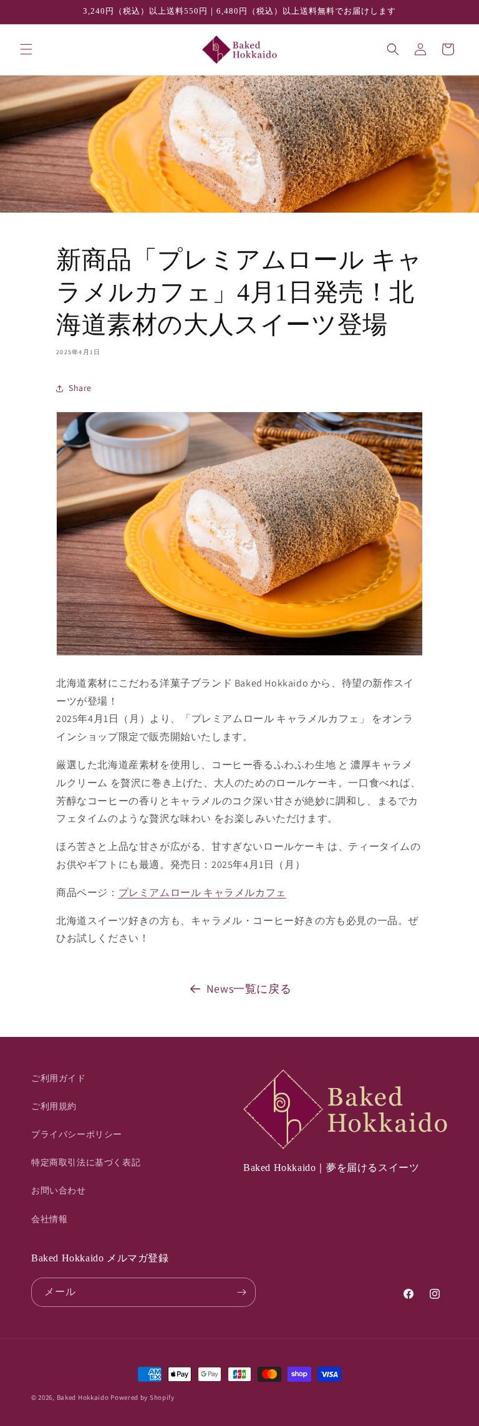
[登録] (241, 1292)
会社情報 (49, 1219)
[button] (26, 49)
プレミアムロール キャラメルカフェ (202, 892)
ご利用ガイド (58, 1078)
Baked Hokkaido (83, 1397)
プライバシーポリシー (76, 1134)
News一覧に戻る (248, 988)
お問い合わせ (58, 1190)
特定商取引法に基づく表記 (85, 1162)
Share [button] (80, 387)
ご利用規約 (54, 1106)
